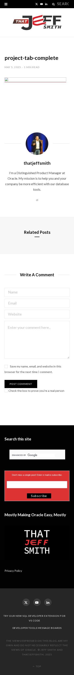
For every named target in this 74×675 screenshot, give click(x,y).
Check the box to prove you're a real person (36, 390)
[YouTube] (37, 602)
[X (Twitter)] (26, 602)
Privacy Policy (14, 570)
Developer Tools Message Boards (37, 627)
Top (38, 666)
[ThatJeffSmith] (37, 22)
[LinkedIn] (48, 602)
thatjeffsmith (37, 163)
